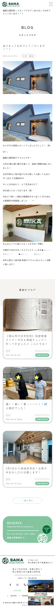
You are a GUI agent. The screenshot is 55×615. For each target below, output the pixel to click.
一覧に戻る (27, 500)
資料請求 (25, 596)
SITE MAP (17, 590)
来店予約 (13, 596)
